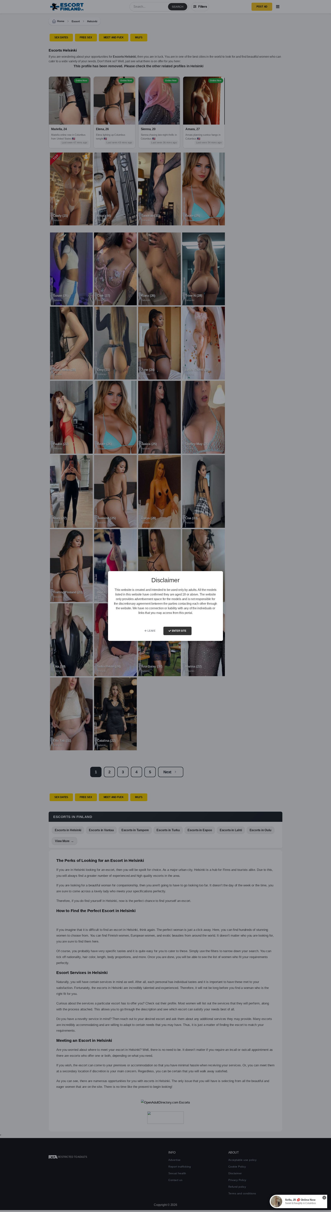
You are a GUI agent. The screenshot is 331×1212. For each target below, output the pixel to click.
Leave (151, 630)
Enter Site (178, 630)
